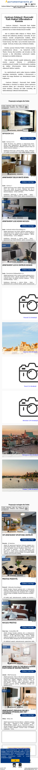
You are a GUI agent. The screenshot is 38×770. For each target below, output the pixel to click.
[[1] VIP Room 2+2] (19, 121)
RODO (10, 757)
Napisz (36, 769)
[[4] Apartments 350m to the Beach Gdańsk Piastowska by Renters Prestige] (19, 654)
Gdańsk (4, 647)
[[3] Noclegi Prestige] (19, 610)
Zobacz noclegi (28, 138)
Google (3, 751)
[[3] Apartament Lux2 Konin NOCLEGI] (19, 209)
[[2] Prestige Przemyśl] (19, 566)
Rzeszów (5, 515)
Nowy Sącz (5, 603)
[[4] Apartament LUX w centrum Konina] (19, 252)
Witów (4, 691)
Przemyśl (5, 559)
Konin (4, 114)
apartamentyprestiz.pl (19, 2)
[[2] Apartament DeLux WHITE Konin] (19, 165)
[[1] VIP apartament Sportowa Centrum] (19, 522)
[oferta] (8, 130)
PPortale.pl (2, 769)
